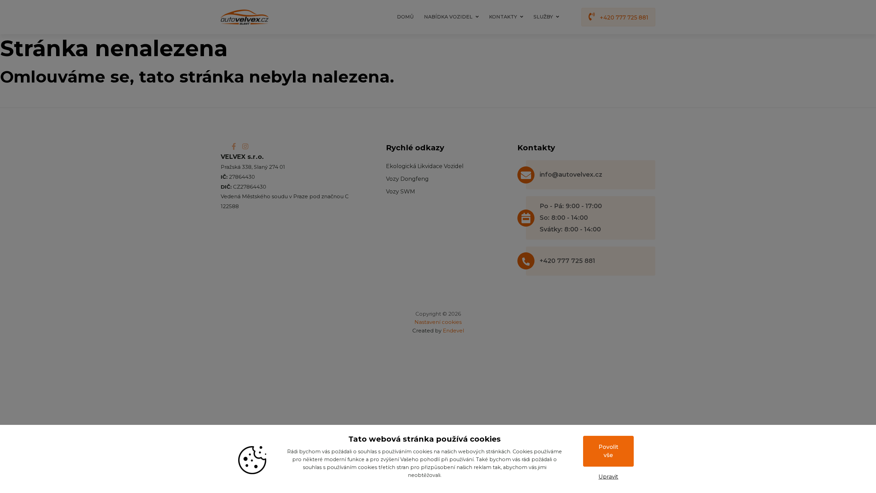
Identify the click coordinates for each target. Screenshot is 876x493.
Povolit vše (608, 451)
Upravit (608, 476)
